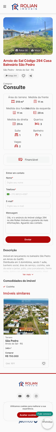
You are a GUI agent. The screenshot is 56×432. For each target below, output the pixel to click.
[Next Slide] (50, 36)
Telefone (11, 189)
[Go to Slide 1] (20, 330)
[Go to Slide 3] (25, 330)
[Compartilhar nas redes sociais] (30, 76)
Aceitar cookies (28, 415)
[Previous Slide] (5, 36)
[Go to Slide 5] (29, 330)
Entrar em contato (15, 173)
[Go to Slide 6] (31, 330)
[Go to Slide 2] (22, 330)
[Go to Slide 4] (27, 330)
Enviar (28, 239)
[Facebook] (28, 396)
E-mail (9, 201)
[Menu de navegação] (4, 6)
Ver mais (27, 274)
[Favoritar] (23, 76)
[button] (28, 36)
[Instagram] (36, 396)
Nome (9, 177)
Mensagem (12, 212)
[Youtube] (20, 396)
